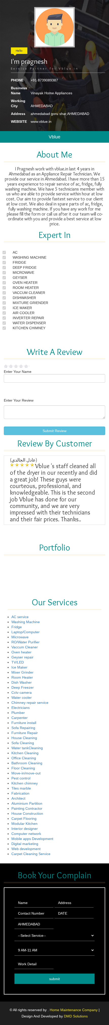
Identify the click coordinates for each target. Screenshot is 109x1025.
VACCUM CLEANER (29, 293)
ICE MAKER (22, 308)
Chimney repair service (29, 703)
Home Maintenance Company (74, 1010)
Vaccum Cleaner (24, 647)
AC (15, 252)
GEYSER (20, 278)
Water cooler (21, 698)
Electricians (20, 708)
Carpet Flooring (24, 819)
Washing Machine (25, 622)
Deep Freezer (22, 687)
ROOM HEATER (26, 288)
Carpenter (19, 718)
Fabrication (20, 793)
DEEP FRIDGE (25, 267)
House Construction (27, 813)
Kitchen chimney (24, 783)
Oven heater (21, 652)
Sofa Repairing (23, 728)
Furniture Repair (24, 733)
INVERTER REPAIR (28, 318)
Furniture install (23, 723)
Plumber (18, 713)
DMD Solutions (76, 1016)
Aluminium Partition (26, 803)
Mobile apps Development (32, 839)
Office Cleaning (23, 758)
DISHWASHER (24, 298)
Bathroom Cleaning (26, 763)
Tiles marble (21, 788)
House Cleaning (24, 738)
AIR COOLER (23, 313)
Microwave (20, 637)
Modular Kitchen (24, 824)
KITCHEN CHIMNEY (29, 328)
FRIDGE (19, 262)
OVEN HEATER (25, 283)
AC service (20, 617)
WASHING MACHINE (29, 257)
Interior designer (24, 829)
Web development (26, 849)
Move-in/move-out (26, 773)
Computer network (26, 834)
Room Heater (22, 677)
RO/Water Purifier (25, 642)
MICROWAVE (23, 272)
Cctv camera (21, 692)
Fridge (16, 627)
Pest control (20, 778)
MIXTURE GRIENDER (30, 303)
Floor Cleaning (23, 768)
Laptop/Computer (25, 632)
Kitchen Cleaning (25, 753)
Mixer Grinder (22, 672)
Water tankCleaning (27, 748)
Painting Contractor (26, 808)
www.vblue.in (41, 121)
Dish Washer (21, 682)
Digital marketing (24, 844)
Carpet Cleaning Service (30, 854)
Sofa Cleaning (22, 743)
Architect (18, 798)
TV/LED (17, 662)
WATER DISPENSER (29, 323)
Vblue (54, 136)
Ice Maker (19, 667)
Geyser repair (22, 657)
